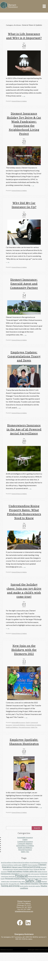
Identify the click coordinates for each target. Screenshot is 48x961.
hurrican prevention (25, 869)
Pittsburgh (21, 871)
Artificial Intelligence (8, 860)
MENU (44, 6)
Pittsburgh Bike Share (34, 871)
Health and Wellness (12, 723)
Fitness (31, 864)
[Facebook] (20, 917)
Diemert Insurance (9, 5)
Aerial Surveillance (6, 857)
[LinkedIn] (28, 917)
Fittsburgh (37, 864)
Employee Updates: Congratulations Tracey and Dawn (24, 354)
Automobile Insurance (18, 719)
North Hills (12, 871)
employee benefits (23, 864)
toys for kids (32, 881)
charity (24, 860)
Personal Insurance (24, 723)
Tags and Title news (14, 879)
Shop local (44, 876)
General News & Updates (19, 101)
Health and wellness (14, 866)
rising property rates (15, 876)
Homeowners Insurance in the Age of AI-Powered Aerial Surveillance (24, 427)
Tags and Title (4, 879)
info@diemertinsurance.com (24, 906)
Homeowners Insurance (10, 869)
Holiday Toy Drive (42, 866)
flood (41, 864)
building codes (18, 860)
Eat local (16, 864)
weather (37, 881)
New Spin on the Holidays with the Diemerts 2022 (24, 646)
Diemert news (16, 862)
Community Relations (19, 721)
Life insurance (35, 869)
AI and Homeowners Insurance (38, 857)
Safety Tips (34, 723)
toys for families (24, 881)
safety (23, 876)
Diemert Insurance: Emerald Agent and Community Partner (24, 282)
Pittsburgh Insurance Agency (16, 874)
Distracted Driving (31, 862)
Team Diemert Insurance (29, 879)
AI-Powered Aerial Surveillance (21, 857)
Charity (28, 719)
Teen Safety (43, 879)
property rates (5, 876)
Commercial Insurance (25, 837)
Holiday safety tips (30, 866)
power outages (43, 874)
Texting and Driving (10, 881)
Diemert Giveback (33, 860)
